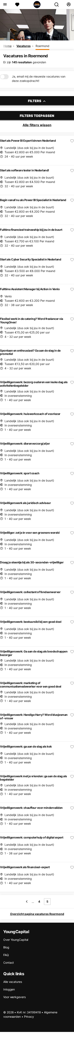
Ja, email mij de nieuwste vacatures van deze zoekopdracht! (38, 78)
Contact (8, 962)
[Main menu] (4, 4)
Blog (6, 947)
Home (7, 46)
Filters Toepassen (37, 116)
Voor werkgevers (14, 997)
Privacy (29, 1016)
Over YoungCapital (15, 939)
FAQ (6, 955)
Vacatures (23, 46)
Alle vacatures (12, 981)
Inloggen (9, 989)
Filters (35, 101)
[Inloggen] (68, 4)
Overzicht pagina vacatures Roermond (37, 914)
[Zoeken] (58, 4)
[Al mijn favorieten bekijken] (17, 4)
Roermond (42, 46)
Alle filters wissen (37, 125)
